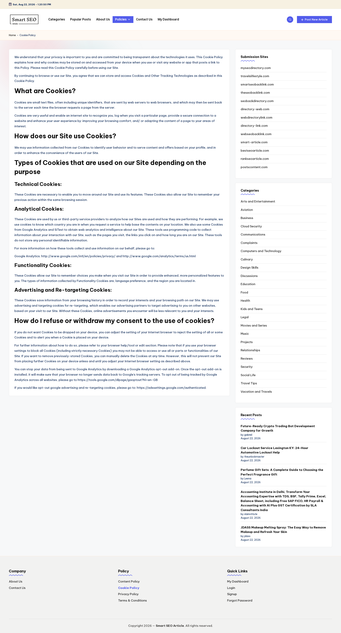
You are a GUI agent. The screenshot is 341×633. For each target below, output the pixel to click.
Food (244, 292)
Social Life (248, 375)
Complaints (249, 243)
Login (231, 588)
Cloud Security (251, 226)
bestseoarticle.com (255, 151)
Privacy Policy (128, 594)
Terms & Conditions (132, 600)
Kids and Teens (252, 309)
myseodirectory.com (256, 68)
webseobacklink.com (256, 134)
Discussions (249, 276)
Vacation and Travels (256, 392)
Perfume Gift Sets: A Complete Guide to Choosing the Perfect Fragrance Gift (282, 472)
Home (12, 35)
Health (245, 301)
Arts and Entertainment (258, 201)
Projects (247, 342)
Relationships (250, 350)
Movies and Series (254, 325)
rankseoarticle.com (255, 159)
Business (247, 218)
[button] (314, 19)
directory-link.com (254, 126)
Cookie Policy (128, 588)
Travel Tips (249, 383)
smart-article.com (254, 142)
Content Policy (129, 581)
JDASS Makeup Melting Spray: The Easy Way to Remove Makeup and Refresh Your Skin (283, 529)
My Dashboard (237, 581)
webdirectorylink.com (256, 117)
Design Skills (249, 267)
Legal (245, 317)
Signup (232, 594)
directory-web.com (255, 109)
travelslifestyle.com (255, 76)
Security (247, 367)
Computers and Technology (261, 251)
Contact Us (17, 588)
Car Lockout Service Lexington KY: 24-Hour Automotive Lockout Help (274, 450)
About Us (15, 581)
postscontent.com (254, 167)
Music (245, 334)
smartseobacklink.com (257, 84)
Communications (253, 234)
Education (248, 284)
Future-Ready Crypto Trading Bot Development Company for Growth (278, 428)
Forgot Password (239, 600)
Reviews (247, 358)
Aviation (247, 210)
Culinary (247, 259)
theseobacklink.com (255, 93)
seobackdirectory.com (257, 101)
